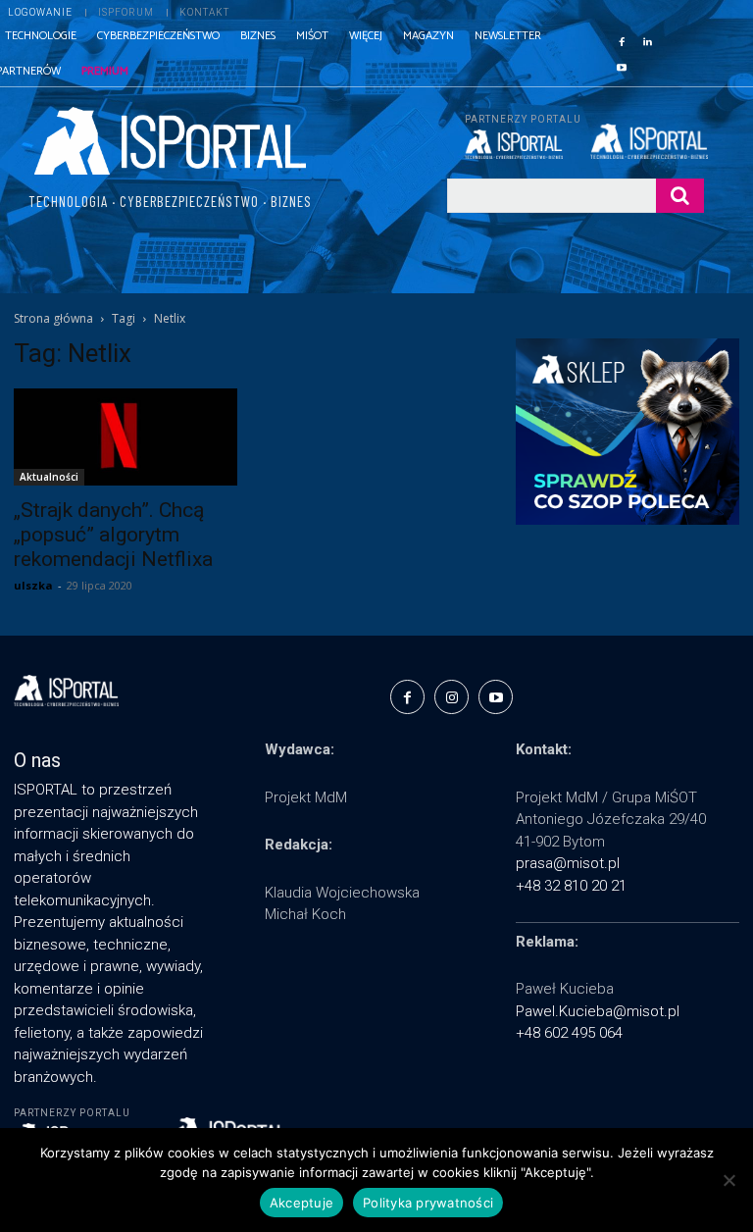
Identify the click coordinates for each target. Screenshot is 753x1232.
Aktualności (49, 477)
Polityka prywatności (428, 1202)
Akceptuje (301, 1202)
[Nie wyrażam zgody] (728, 1180)
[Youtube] (621, 66)
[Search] (680, 196)
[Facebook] (621, 40)
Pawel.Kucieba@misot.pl (597, 1011)
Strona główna (53, 318)
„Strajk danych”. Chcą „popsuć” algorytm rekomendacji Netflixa (113, 534)
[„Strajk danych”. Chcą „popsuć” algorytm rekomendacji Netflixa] (125, 437)
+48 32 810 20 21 (571, 886)
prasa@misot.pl (568, 863)
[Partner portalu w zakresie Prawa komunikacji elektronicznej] (647, 141)
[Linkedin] (647, 40)
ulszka (33, 585)
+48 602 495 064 (569, 1033)
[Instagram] (451, 697)
